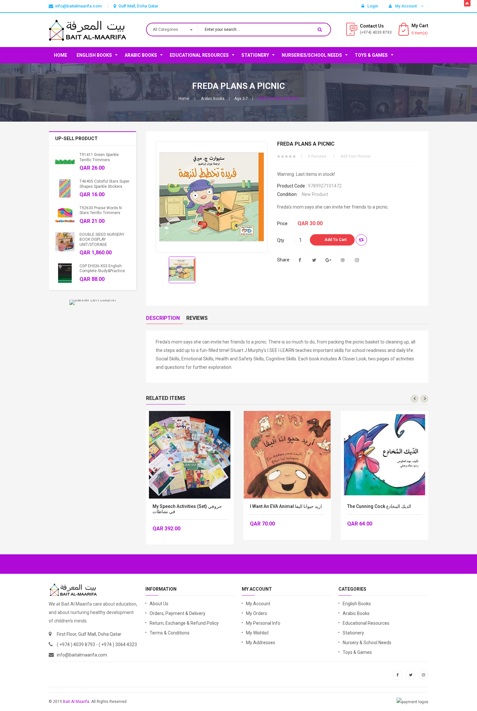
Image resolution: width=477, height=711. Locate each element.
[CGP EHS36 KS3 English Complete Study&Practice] (65, 273)
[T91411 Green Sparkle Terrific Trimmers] (65, 162)
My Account (258, 603)
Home (60, 55)
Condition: (287, 194)
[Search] (320, 29)
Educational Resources (199, 55)
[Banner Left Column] (92, 302)
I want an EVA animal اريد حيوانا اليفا (286, 506)
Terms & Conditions (170, 632)
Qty (280, 240)
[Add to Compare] (361, 240)
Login (372, 6)
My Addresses (260, 642)
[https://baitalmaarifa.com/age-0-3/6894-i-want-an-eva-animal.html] (287, 455)
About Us (159, 603)
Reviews (197, 318)
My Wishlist (257, 632)
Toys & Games (371, 55)
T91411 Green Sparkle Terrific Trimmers (99, 157)
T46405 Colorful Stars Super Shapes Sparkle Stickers (104, 183)
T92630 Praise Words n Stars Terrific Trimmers (101, 210)
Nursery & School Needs (367, 642)
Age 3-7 (241, 98)
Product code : (292, 185)
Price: (282, 223)
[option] (182, 270)
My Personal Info (263, 623)
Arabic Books (141, 55)
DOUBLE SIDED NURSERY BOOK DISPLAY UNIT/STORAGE (102, 239)
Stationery (255, 55)
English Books (94, 55)
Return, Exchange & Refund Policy (184, 623)
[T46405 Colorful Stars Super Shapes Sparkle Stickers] (65, 188)
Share (283, 259)
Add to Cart (335, 239)
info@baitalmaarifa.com (82, 654)
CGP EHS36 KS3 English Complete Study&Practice (102, 268)
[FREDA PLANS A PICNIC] (182, 270)
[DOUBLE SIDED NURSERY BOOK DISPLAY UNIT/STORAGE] (65, 241)
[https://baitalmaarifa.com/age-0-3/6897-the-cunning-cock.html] (384, 455)
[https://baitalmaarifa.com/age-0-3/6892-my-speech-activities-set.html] (190, 455)
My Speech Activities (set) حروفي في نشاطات (187, 509)
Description (163, 318)
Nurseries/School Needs (312, 55)
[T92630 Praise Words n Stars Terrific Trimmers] (65, 215)
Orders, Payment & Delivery (177, 613)
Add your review (355, 156)
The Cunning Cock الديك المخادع (379, 506)
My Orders (256, 613)
